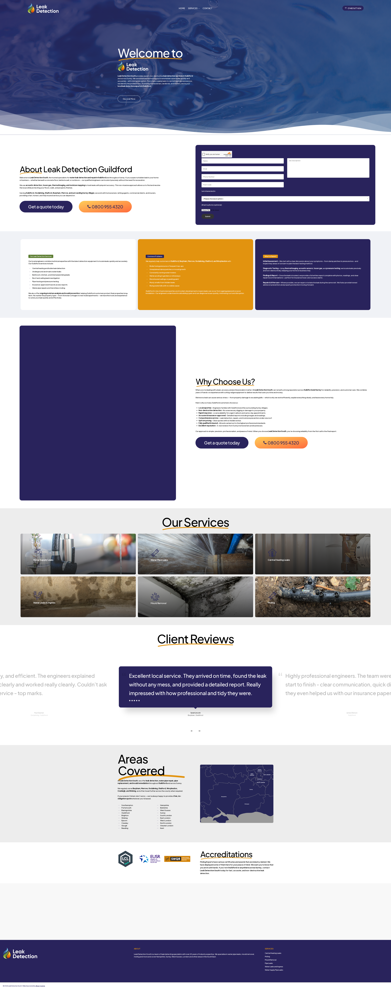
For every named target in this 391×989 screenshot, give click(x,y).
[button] (129, 99)
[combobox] (285, 198)
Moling (267, 956)
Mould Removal (270, 960)
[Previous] (191, 730)
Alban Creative (40, 986)
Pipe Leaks (269, 963)
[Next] (199, 730)
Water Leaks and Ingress (274, 966)
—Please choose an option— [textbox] (213, 199)
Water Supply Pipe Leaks (274, 970)
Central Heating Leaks (273, 953)
